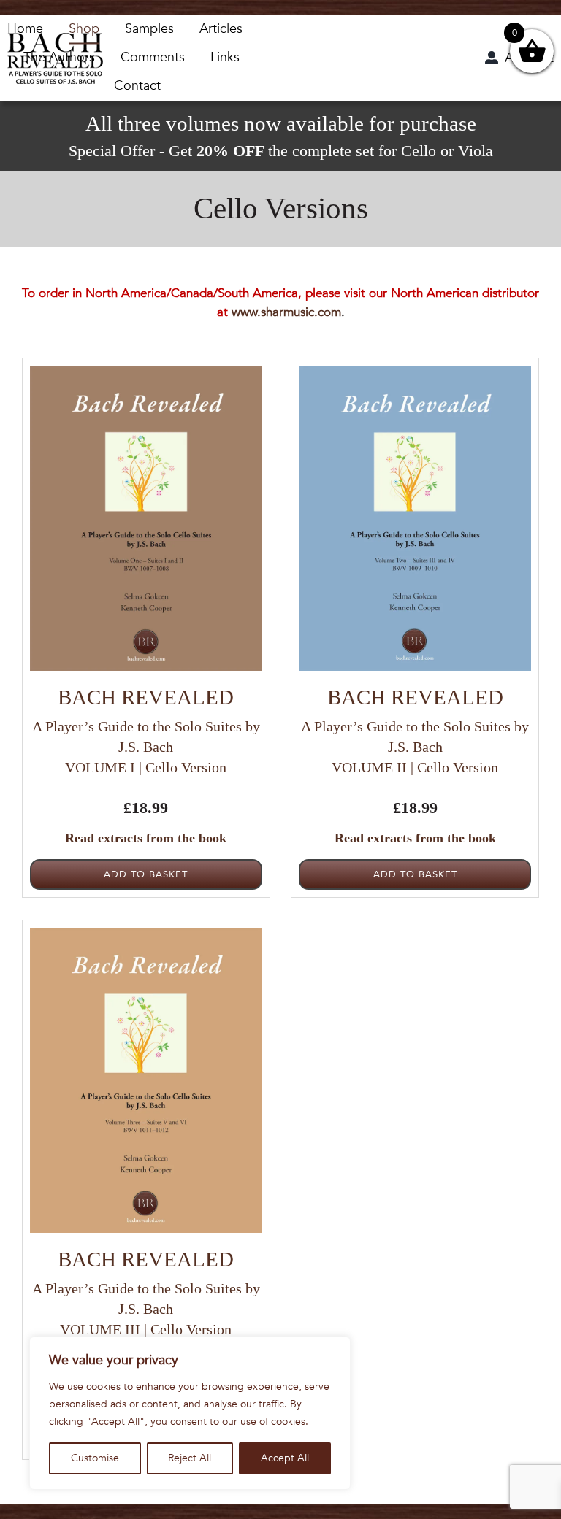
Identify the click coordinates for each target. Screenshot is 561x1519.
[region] (190, 1413)
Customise (95, 1458)
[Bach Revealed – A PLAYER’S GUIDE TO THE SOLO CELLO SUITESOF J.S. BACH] (55, 39)
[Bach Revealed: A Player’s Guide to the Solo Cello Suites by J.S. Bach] (146, 372)
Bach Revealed (146, 697)
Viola (475, 151)
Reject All (189, 1458)
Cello (418, 151)
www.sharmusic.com (286, 312)
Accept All (285, 1458)
